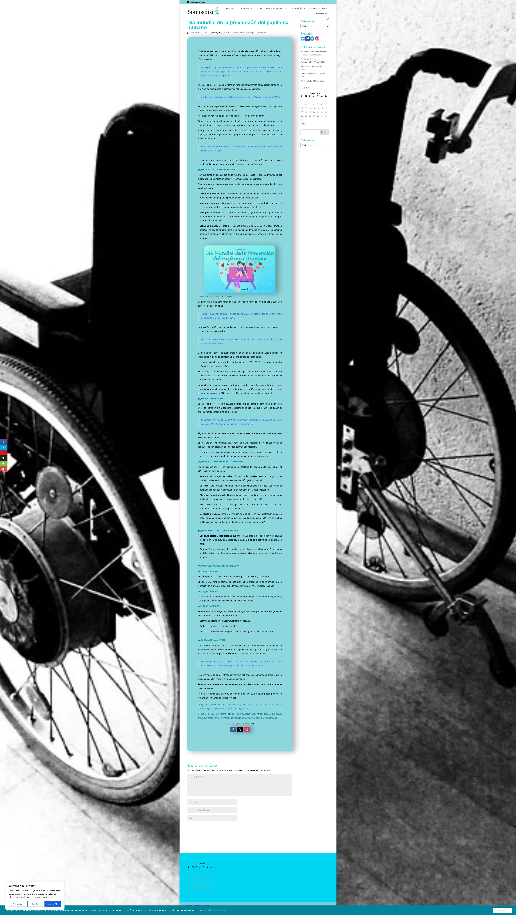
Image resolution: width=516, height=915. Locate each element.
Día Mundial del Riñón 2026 (312, 81)
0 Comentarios (259, 33)
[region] (34, 895)
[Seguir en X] (240, 729)
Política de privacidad (216, 910)
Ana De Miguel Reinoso (201, 33)
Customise (17, 904)
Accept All (53, 904)
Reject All (35, 904)
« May (303, 124)
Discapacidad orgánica (242, 33)
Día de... (227, 33)
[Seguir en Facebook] (233, 729)
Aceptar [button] (502, 910)
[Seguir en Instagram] (247, 729)
